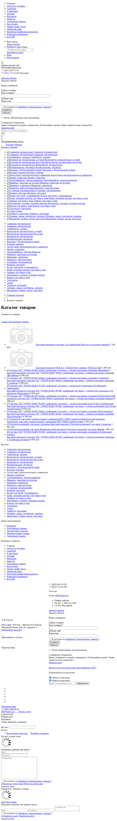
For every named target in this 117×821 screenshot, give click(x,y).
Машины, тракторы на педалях (55, 183)
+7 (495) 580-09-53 (10, 709)
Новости (11, 19)
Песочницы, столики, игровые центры (66, 203)
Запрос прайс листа (16, 26)
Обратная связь (14, 29)
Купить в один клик (33, 783)
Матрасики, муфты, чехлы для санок (63, 219)
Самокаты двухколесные (46, 154)
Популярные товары (17, 528)
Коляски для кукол (37, 193)
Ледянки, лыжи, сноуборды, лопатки (64, 216)
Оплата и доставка (16, 6)
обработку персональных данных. (34, 107)
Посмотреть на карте (12, 630)
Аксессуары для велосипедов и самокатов (71, 175)
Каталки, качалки (35, 172)
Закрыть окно (7, 128)
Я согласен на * (28, 781)
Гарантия (11, 8)
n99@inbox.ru (61, 595)
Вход (9, 55)
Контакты (11, 16)
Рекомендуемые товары (18, 533)
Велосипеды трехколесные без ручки (64, 162)
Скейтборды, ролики (40, 157)
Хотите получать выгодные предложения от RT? (72, 668)
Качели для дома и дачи (44, 206)
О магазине (12, 11)
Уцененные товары (16, 21)
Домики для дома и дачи (45, 201)
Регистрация (13, 57)
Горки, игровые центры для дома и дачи (68, 198)
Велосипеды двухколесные (49, 165)
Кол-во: (5, 727)
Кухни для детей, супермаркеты (56, 195)
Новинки (11, 526)
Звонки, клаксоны (36, 177)
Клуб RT (11, 37)
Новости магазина (61, 677)
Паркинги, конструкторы (46, 188)
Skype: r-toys (22, 711)
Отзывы (11, 14)
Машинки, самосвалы (41, 185)
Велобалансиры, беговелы (48, 167)
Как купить (12, 24)
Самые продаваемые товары (15, 322)
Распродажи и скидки (17, 531)
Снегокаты (25, 208)
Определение (13, 44)
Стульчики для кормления (47, 190)
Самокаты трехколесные (45, 152)
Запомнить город (15, 52)
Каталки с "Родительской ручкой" (59, 170)
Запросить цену (27, 816)
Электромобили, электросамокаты (60, 180)
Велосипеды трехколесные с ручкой (62, 159)
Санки (19, 211)
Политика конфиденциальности (22, 32)
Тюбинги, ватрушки (39, 213)
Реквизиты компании (17, 34)
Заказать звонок (9, 78)
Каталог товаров (13, 144)
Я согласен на (28, 107)
